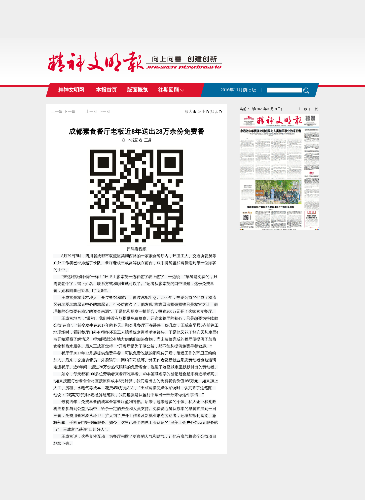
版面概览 (137, 90)
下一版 (313, 109)
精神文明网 (71, 90)
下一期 (104, 111)
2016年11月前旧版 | (241, 89)
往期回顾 (169, 90)
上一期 (91, 111)
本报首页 (106, 90)
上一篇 (57, 111)
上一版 (302, 109)
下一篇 (70, 111)
